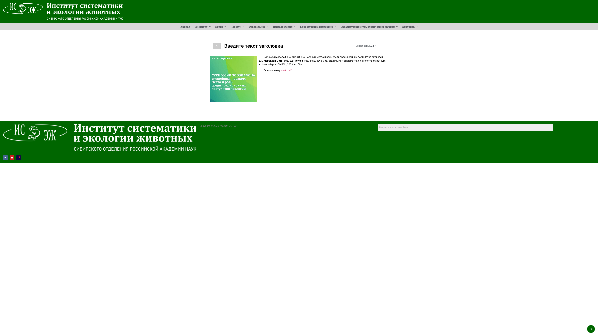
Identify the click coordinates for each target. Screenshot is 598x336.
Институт (201, 26)
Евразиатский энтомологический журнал (368, 26)
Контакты (408, 26)
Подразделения (282, 26)
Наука (219, 26)
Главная (185, 26)
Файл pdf (286, 70)
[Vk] (5, 157)
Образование (257, 26)
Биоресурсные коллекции (316, 26)
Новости (236, 26)
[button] (202, 26)
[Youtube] (12, 157)
